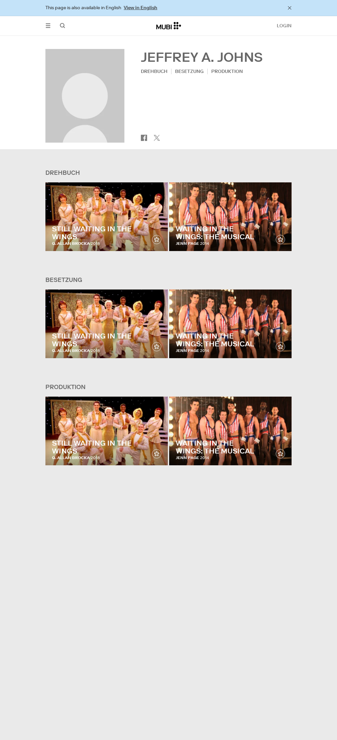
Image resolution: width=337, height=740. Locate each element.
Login (284, 25)
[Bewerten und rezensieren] (156, 239)
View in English (140, 8)
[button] (48, 25)
